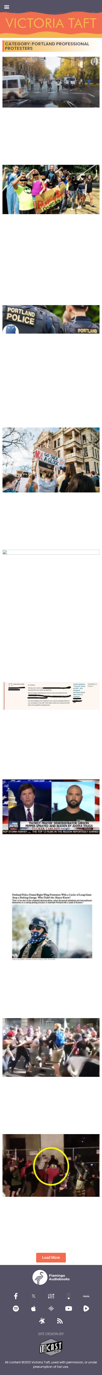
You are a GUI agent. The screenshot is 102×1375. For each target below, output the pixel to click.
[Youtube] (68, 1308)
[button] (6, 6)
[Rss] (60, 1321)
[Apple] (33, 1308)
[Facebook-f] (16, 1296)
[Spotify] (16, 1308)
